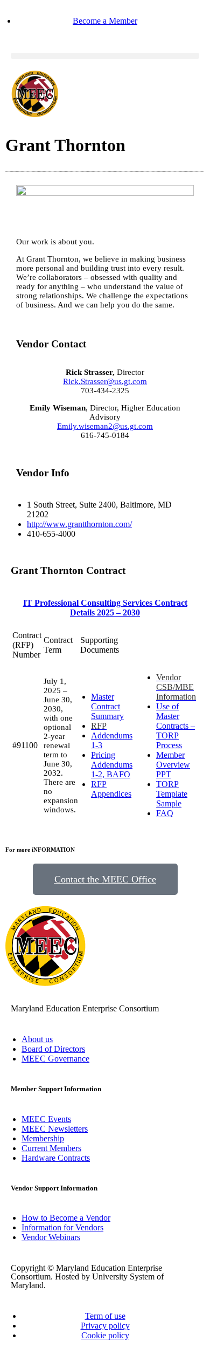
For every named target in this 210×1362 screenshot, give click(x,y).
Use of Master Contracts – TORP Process (175, 726)
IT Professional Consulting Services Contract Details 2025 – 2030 (105, 607)
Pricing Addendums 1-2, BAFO (111, 764)
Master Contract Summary (107, 706)
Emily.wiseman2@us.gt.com (105, 426)
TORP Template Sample (171, 793)
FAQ (164, 813)
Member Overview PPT (173, 764)
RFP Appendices (111, 788)
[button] (105, 56)
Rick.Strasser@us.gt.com (105, 381)
